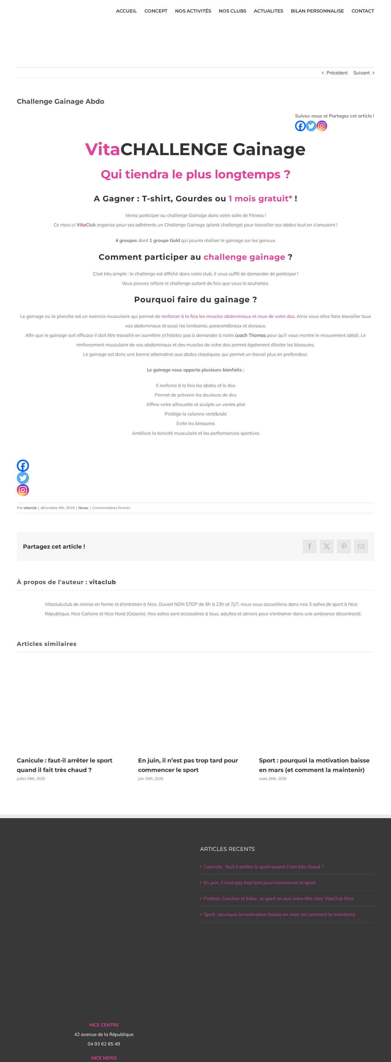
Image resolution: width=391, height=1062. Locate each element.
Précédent (337, 73)
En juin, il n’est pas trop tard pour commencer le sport (259, 882)
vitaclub (30, 507)
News (83, 507)
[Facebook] (300, 126)
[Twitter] (311, 126)
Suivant (361, 73)
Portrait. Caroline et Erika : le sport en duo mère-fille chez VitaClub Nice (278, 898)
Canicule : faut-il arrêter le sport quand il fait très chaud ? (263, 867)
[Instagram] (321, 126)
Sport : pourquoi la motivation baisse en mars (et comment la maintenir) (279, 914)
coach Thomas (250, 335)
